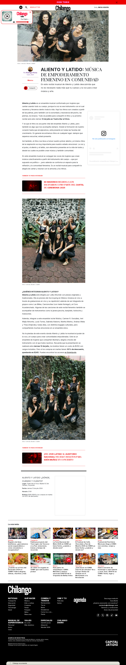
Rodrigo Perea (31, 73)
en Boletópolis (70, 352)
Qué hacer (56, 540)
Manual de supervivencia (15, 621)
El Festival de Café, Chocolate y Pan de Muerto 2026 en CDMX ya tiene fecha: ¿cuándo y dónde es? (85, 546)
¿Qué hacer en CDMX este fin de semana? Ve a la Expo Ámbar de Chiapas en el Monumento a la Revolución (85, 572)
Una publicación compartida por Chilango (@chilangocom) (107, 161)
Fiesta (43, 614)
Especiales (46, 620)
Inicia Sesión (103, 7)
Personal (11, 625)
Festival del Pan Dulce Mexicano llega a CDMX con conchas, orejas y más (107, 545)
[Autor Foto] (30, 69)
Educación (12, 603)
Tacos (43, 605)
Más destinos (29, 625)
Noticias (10, 540)
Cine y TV (62, 598)
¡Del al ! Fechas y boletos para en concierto (62, 457)
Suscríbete (114, 601)
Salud (10, 610)
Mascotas (28, 614)
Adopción (44, 625)
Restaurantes (35, 566)
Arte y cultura (29, 603)
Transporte (34, 540)
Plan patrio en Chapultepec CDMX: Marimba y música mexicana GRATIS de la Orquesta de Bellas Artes (63, 571)
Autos (10, 627)
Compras (27, 605)
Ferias (100, 540)
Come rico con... (47, 612)
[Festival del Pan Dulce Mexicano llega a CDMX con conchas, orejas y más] (108, 533)
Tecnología (12, 607)
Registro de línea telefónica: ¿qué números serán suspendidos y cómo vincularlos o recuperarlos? (18, 546)
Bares (43, 607)
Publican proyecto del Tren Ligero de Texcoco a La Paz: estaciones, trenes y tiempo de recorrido (40, 546)
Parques (27, 610)
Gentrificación (46, 623)
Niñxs (26, 612)
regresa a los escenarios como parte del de (64, 184)
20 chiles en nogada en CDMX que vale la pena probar (40, 569)
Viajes (27, 620)
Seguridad (11, 605)
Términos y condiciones (109, 607)
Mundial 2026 (45, 627)
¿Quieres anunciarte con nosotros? (105, 603)
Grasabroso (45, 610)
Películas (60, 601)
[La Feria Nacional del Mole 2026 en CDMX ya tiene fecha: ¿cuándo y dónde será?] (63, 533)
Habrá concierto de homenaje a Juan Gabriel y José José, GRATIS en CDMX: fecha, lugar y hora (107, 571)
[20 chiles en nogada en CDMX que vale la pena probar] (41, 559)
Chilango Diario (62, 621)
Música (30, 80)
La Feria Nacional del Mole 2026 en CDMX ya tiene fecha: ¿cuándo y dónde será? (62, 545)
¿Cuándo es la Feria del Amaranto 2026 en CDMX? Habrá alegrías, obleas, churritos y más (17, 570)
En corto (27, 623)
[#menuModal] (20, 7)
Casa (10, 629)
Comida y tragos (46, 599)
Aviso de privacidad (111, 610)
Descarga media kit (111, 598)
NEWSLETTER (35, 7)
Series (59, 603)
